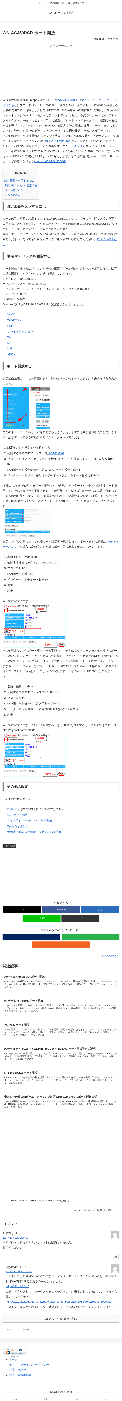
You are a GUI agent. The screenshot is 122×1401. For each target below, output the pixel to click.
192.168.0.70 (55, 453)
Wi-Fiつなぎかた (17, 826)
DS (9, 342)
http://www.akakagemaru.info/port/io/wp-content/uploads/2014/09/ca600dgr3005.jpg (59, 1301)
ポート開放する (13, 190)
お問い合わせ (17, 1369)
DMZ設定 (13, 809)
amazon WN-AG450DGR (50, 161)
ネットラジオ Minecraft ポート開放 (29, 820)
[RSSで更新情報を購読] (61, 944)
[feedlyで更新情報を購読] (90, 937)
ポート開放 (10, 846)
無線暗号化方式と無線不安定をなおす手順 (34, 831)
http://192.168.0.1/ (17, 1286)
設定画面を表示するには (19, 180)
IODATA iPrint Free (58, 141)
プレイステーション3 (21, 331)
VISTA (11, 314)
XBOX (11, 354)
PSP (10, 325)
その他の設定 (12, 195)
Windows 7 (14, 320)
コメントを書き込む (61, 1319)
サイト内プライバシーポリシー (29, 1364)
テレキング (75, 146)
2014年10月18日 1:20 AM (15, 1238)
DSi (9, 348)
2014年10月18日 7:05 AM (19, 1271)
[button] (80, 918)
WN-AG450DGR (67, 100)
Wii (9, 337)
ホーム (13, 1359)
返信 (115, 1257)
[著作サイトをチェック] (31, 937)
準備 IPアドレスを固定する (20, 185)
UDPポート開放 (17, 814)
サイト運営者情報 (20, 1375)
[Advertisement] (61, 70)
